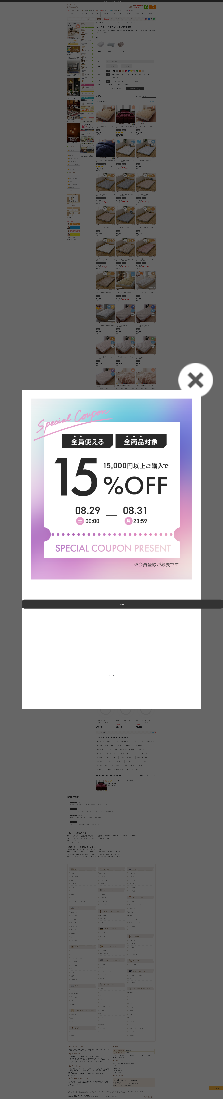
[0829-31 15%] (111, 489)
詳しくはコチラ (122, 604)
